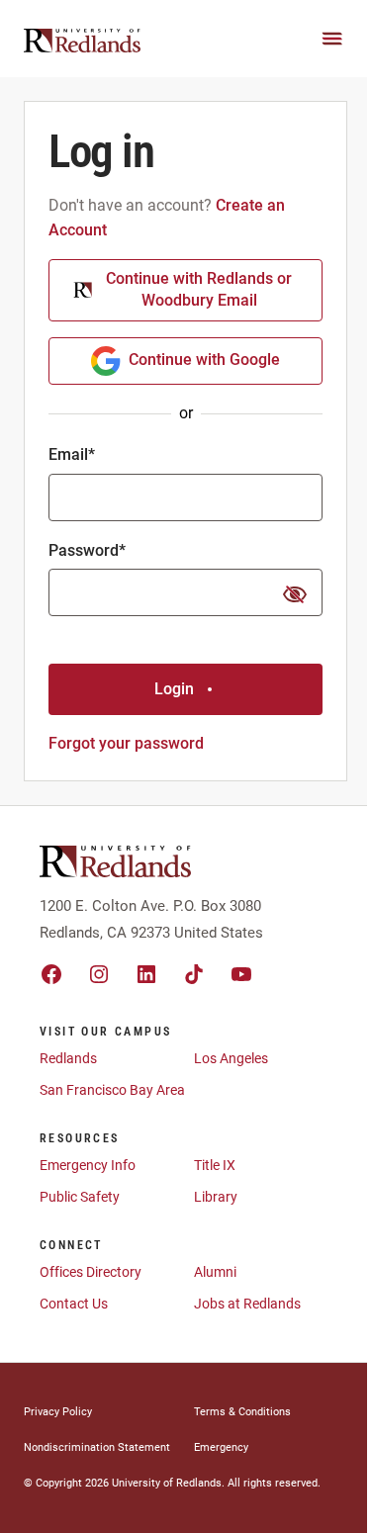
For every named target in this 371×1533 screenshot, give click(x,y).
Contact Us (74, 1303)
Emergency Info (88, 1165)
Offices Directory (90, 1272)
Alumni (215, 1272)
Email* (71, 454)
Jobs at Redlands (247, 1303)
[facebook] (51, 974)
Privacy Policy (58, 1411)
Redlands (68, 1058)
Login (174, 688)
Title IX (214, 1165)
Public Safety (80, 1197)
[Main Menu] (332, 38)
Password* (87, 550)
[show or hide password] (295, 594)
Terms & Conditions (242, 1411)
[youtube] (241, 974)
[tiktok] (194, 974)
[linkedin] (146, 974)
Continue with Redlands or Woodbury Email (199, 289)
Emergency (221, 1447)
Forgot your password (126, 743)
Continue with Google (204, 359)
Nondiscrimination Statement (97, 1447)
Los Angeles (231, 1058)
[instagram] (99, 974)
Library (215, 1197)
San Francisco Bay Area (112, 1090)
